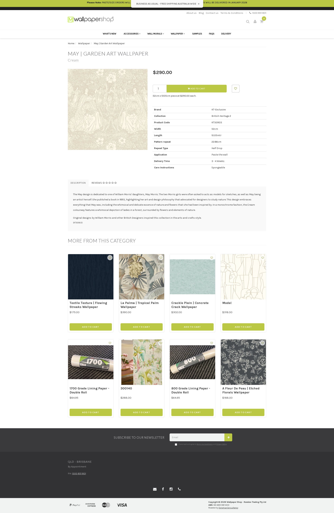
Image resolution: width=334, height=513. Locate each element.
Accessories (131, 33)
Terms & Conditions (232, 12)
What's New (109, 33)
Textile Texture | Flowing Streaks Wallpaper (88, 305)
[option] (108, 109)
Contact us (212, 12)
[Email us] (154, 489)
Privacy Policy (221, 444)
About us (191, 12)
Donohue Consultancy (228, 508)
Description (78, 183)
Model (227, 303)
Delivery (226, 33)
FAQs (211, 33)
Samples (197, 33)
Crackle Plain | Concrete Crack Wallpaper (190, 305)
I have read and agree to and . (202, 444)
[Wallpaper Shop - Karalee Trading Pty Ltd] (91, 19)
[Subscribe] (228, 437)
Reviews (97, 183)
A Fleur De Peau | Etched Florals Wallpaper (241, 390)
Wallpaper (177, 33)
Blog (201, 12)
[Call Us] (179, 489)
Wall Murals (154, 33)
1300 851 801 (258, 12)
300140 (126, 388)
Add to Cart (197, 88)
